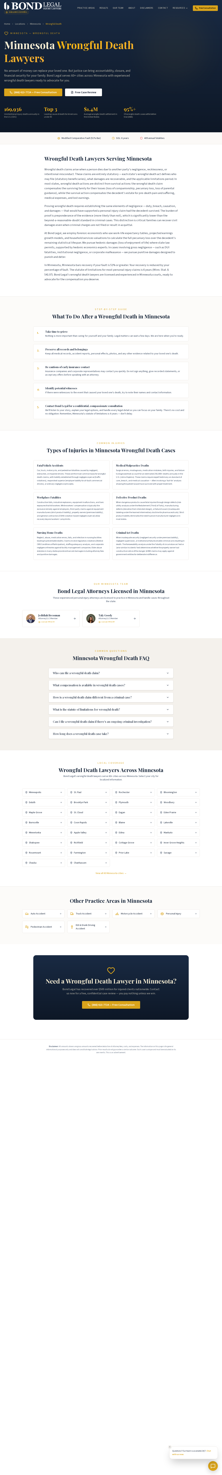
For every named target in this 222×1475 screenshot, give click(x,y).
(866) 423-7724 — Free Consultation (35, 92)
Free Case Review (85, 92)
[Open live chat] (213, 1466)
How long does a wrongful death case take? (81, 734)
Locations (20, 24)
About (131, 8)
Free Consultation (207, 8)
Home (7, 24)
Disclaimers (146, 8)
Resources (179, 8)
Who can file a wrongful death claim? (76, 673)
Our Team (118, 8)
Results (104, 8)
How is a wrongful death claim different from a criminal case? (92, 697)
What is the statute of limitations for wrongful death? (86, 709)
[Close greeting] (170, 1447)
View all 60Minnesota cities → (111, 873)
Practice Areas (86, 8)
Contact (163, 8)
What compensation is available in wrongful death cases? (89, 685)
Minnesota (35, 24)
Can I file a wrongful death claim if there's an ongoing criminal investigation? (102, 721)
